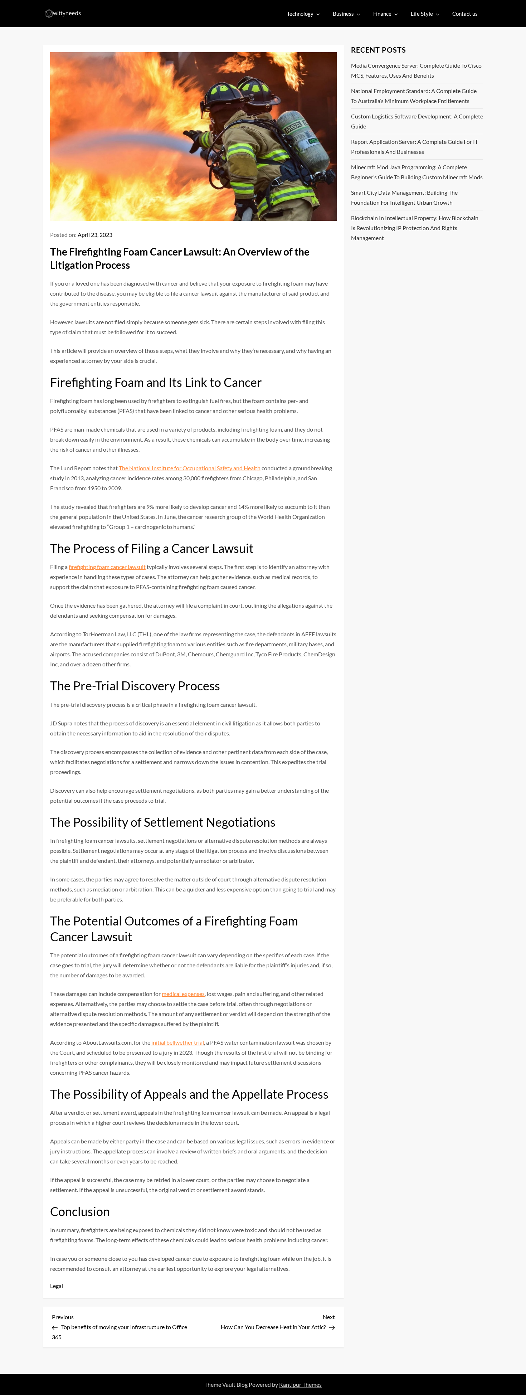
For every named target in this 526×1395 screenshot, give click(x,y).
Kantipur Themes (300, 1384)
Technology (300, 13)
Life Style (422, 13)
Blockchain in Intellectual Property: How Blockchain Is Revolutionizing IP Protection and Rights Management (414, 227)
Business (343, 13)
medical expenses (183, 993)
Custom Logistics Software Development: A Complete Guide (417, 121)
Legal (56, 1285)
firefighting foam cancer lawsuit (107, 566)
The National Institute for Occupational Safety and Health (189, 468)
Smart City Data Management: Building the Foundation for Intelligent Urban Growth (404, 197)
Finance (382, 13)
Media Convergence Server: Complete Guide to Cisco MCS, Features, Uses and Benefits (416, 70)
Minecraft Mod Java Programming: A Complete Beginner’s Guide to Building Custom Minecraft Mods (417, 172)
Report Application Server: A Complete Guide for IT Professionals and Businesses (414, 146)
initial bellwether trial (177, 1042)
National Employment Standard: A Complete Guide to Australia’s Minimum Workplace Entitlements (414, 95)
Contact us (465, 13)
